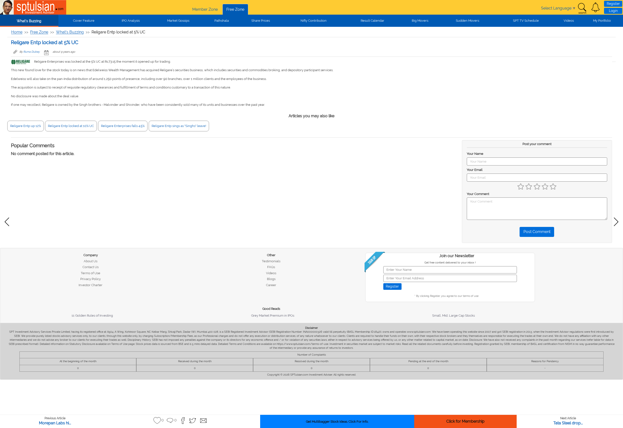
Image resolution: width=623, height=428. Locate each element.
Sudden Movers (467, 20)
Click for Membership (465, 421)
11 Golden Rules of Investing (92, 315)
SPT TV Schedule (526, 20)
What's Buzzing (29, 21)
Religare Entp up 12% (25, 126)
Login (613, 11)
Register (613, 4)
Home (16, 32)
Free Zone (235, 9)
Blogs (271, 279)
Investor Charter (90, 285)
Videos (569, 20)
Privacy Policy (90, 279)
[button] (595, 7)
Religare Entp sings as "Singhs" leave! (179, 126)
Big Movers (420, 20)
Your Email (475, 170)
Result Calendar (372, 20)
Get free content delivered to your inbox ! (450, 262)
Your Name (475, 154)
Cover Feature (83, 20)
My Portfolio (602, 20)
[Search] (582, 8)
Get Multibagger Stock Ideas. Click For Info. (337, 421)
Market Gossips (178, 20)
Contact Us (90, 267)
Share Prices (260, 20)
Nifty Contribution (314, 20)
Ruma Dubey (31, 51)
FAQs (271, 267)
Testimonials (271, 261)
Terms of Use (90, 273)
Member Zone (205, 9)
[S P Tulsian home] (7, 7)
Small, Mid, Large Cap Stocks (453, 315)
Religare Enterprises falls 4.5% (123, 126)
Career (271, 285)
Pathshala (221, 20)
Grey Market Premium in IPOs (272, 315)
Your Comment (478, 194)
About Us (90, 261)
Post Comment (536, 231)
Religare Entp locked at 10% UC (71, 126)
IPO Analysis (131, 20)
